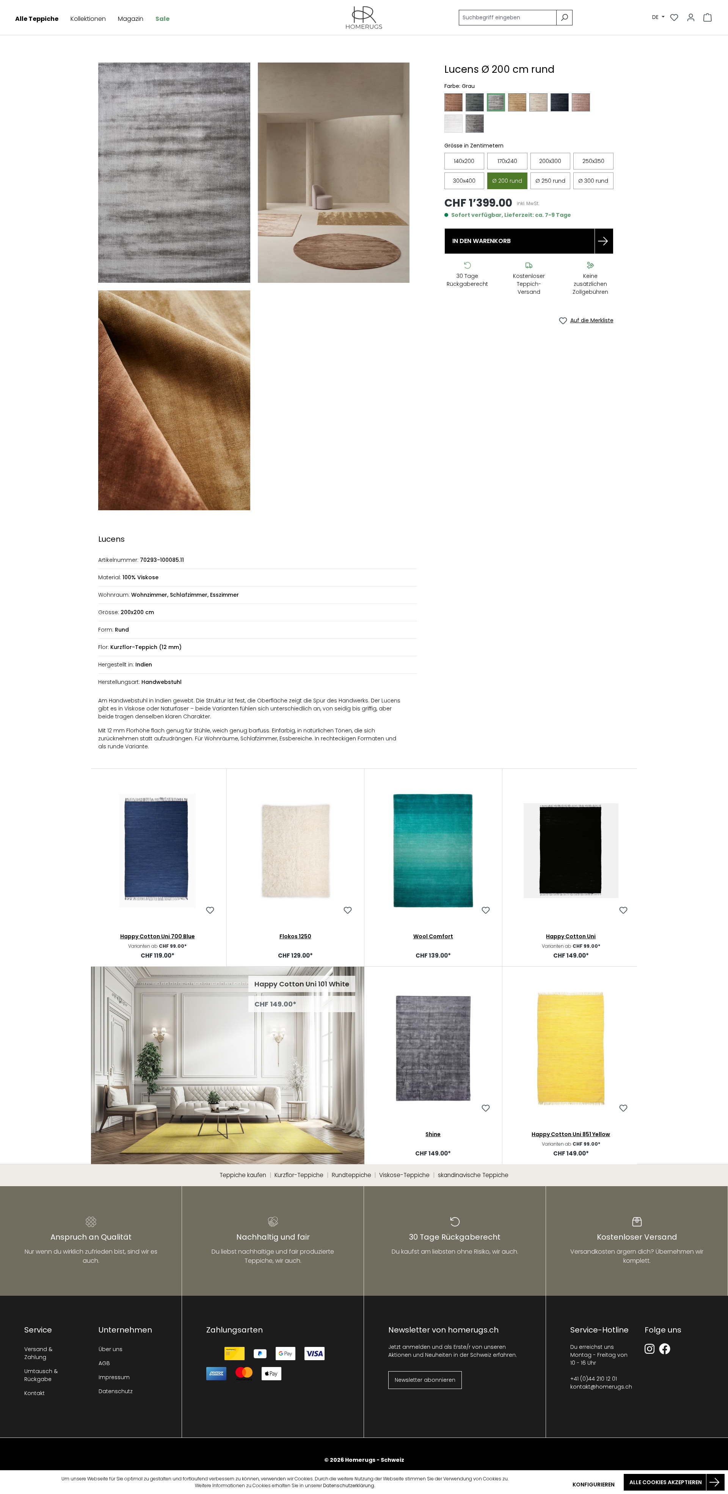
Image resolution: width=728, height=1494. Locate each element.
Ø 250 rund (550, 181)
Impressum (114, 1377)
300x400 (464, 181)
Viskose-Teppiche (404, 1175)
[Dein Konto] (690, 17)
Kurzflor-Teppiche (299, 1175)
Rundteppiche (351, 1175)
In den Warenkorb (481, 241)
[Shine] (433, 1048)
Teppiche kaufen (243, 1175)
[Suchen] (564, 17)
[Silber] (453, 123)
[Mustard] (517, 102)
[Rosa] (581, 102)
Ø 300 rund (593, 181)
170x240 (507, 161)
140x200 (464, 161)
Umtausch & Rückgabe (41, 1375)
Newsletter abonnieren (425, 1380)
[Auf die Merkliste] (210, 911)
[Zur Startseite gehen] (364, 17)
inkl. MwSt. (528, 204)
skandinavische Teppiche (473, 1175)
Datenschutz (116, 1391)
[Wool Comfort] (433, 850)
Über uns (110, 1349)
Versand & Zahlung (38, 1353)
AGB (104, 1363)
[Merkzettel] (674, 17)
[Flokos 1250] (295, 850)
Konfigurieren (594, 1484)
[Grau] (496, 102)
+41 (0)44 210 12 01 (593, 1379)
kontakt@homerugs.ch (601, 1387)
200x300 (550, 161)
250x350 (593, 161)
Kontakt (34, 1393)
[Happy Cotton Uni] (571, 850)
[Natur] (538, 102)
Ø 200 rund (507, 181)
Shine (433, 1134)
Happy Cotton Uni (571, 936)
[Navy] (560, 102)
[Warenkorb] (707, 17)
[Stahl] (475, 123)
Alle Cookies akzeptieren (665, 1482)
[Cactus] (475, 102)
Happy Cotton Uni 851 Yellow (571, 1134)
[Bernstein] (453, 102)
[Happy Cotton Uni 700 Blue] (157, 850)
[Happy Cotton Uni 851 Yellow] (571, 1048)
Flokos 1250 (295, 936)
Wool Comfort (433, 936)
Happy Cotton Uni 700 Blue (157, 936)
